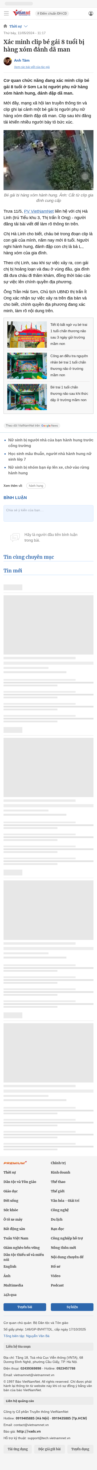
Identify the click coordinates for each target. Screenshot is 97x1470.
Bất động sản (14, 1229)
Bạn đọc (57, 1229)
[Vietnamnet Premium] (15, 1165)
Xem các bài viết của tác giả (32, 67)
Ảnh (7, 1276)
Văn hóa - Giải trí (65, 1200)
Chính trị (58, 1163)
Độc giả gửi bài (49, 1449)
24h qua (10, 1295)
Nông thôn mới (63, 1248)
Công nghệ (60, 1210)
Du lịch (56, 1219)
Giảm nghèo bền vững (22, 1248)
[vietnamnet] (22, 16)
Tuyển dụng (80, 1449)
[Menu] (6, 13)
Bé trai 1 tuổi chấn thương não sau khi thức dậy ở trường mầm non (69, 393)
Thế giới (58, 1191)
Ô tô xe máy (13, 1219)
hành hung (36, 485)
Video (56, 1276)
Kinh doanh (60, 1172)
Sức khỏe (11, 1210)
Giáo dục (11, 1191)
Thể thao (58, 1182)
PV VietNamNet (39, 211)
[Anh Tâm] (8, 61)
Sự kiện (72, 1307)
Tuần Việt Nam (16, 1238)
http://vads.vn (29, 1431)
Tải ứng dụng (18, 1449)
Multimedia (13, 1285)
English (10, 1266)
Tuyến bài (24, 1307)
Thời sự (15, 26)
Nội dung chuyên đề (67, 1257)
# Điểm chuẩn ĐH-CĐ (52, 13)
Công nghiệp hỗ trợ (67, 1238)
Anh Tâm (22, 60)
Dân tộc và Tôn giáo (20, 1182)
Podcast (57, 1285)
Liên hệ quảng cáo (20, 1401)
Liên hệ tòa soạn (18, 1347)
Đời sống (11, 1200)
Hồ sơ (55, 1266)
